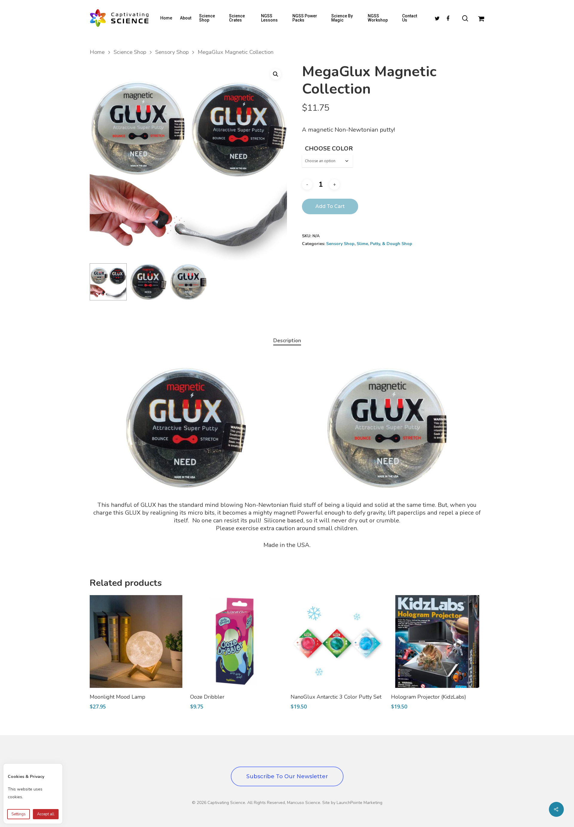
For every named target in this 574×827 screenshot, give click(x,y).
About (185, 18)
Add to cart (330, 206)
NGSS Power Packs (304, 18)
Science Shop (207, 18)
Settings (18, 814)
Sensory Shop (172, 52)
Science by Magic (342, 18)
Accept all (45, 814)
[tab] (287, 340)
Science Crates (237, 18)
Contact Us (409, 18)
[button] (275, 74)
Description (287, 340)
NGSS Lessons (269, 18)
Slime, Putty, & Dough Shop (384, 244)
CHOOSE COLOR (329, 149)
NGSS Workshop (378, 18)
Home (166, 18)
